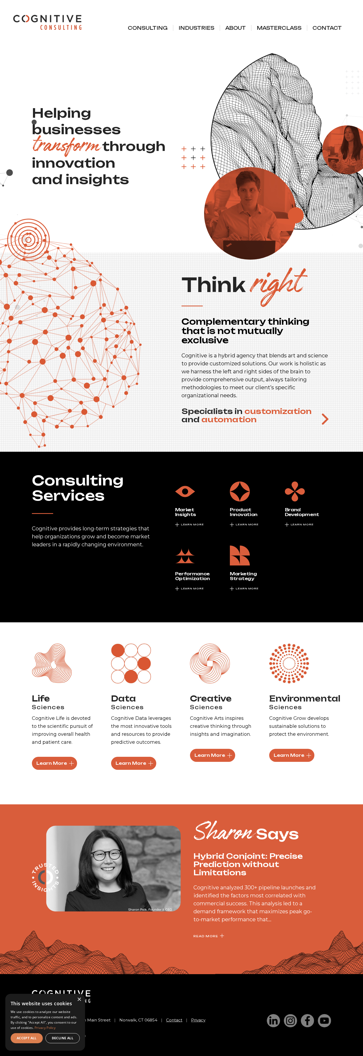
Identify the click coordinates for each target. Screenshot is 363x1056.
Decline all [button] (62, 1038)
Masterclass (279, 28)
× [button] (79, 1000)
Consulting (148, 28)
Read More (205, 936)
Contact (327, 28)
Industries (196, 28)
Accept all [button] (27, 1038)
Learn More (51, 763)
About (235, 28)
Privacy (198, 1020)
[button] (325, 419)
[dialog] (45, 1022)
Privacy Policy (45, 1027)
